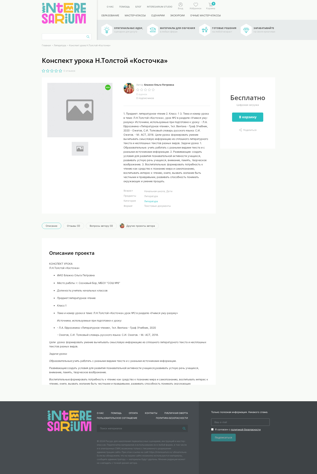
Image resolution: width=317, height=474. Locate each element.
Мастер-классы (135, 15)
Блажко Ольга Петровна (159, 84)
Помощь (124, 6)
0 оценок (141, 94)
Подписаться (223, 437)
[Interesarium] (69, 420)
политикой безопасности (246, 429)
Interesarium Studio (159, 6)
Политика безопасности (172, 418)
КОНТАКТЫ (151, 413)
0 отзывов (69, 70)
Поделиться (249, 130)
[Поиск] (184, 428)
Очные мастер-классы (205, 15)
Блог (138, 6)
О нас (110, 6)
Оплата (133, 413)
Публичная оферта (176, 413)
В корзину (247, 117)
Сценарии (158, 15)
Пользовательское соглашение (117, 418)
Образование (110, 15)
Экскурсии (177, 15)
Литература (151, 201)
